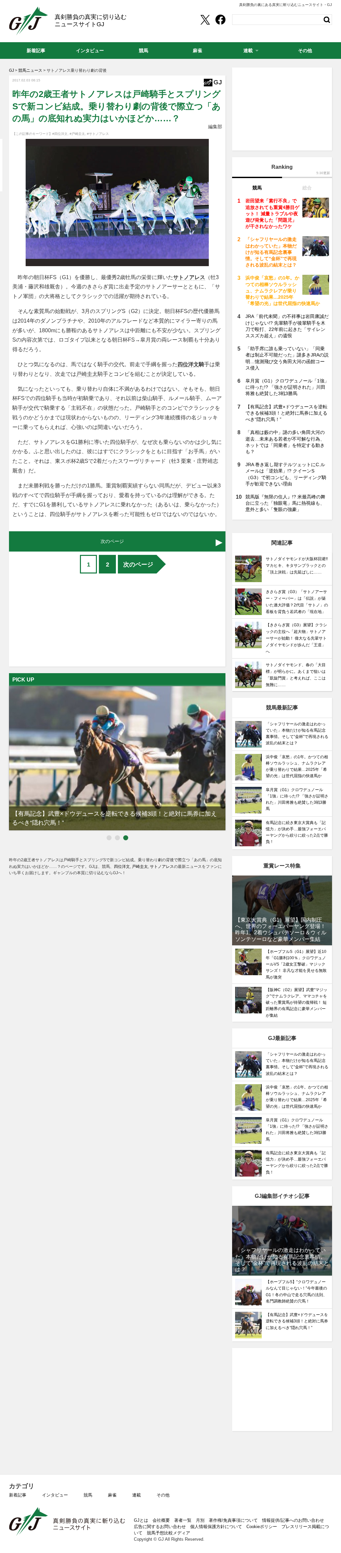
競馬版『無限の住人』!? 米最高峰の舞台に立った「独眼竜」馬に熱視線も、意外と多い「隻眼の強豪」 (285, 503)
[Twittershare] (205, 20)
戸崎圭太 (87, 374)
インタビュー (55, 1495)
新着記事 (17, 1495)
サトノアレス (189, 277)
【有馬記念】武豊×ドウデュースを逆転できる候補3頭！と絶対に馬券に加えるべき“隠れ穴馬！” (286, 413)
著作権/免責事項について (233, 1520)
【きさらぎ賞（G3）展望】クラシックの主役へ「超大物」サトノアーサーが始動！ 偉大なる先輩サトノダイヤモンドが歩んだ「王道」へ (296, 638)
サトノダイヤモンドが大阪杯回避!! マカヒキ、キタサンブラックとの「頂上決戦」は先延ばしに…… (299, 565)
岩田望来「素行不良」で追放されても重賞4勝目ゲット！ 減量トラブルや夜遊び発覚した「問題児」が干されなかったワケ (272, 213)
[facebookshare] (220, 20)
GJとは (141, 1520)
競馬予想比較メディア (168, 1532)
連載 (136, 1495)
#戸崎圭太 (77, 134)
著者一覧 (182, 1520)
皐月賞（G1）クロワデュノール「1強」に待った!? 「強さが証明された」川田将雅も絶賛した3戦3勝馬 (287, 387)
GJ (28, 21)
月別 (200, 1520)
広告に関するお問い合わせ (160, 1526)
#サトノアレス (98, 134)
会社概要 (161, 1520)
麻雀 (112, 1495)
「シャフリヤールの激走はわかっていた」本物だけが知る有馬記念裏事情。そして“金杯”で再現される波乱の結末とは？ (271, 252)
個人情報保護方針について (216, 1526)
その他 (163, 1495)
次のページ (138, 564)
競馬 (88, 1495)
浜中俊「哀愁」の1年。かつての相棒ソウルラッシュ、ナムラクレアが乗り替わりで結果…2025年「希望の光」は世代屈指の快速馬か (282, 290)
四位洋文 (188, 364)
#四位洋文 (60, 134)
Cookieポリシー (261, 1526)
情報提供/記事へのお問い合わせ (293, 1520)
